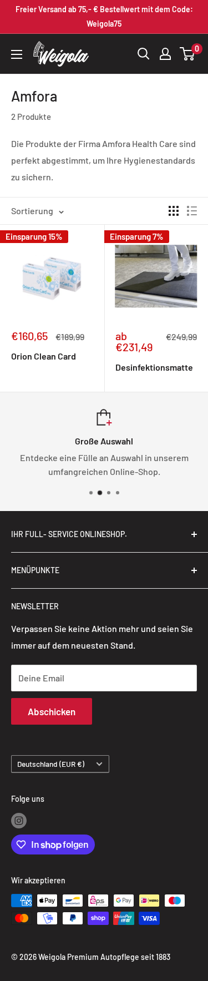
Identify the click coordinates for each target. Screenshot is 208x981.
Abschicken (51, 711)
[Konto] (165, 54)
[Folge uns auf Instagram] (19, 820)
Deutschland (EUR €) (50, 763)
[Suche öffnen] (144, 54)
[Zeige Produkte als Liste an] (192, 211)
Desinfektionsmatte (154, 367)
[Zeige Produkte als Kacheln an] (174, 211)
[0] (188, 53)
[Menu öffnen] (16, 54)
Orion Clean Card (43, 356)
